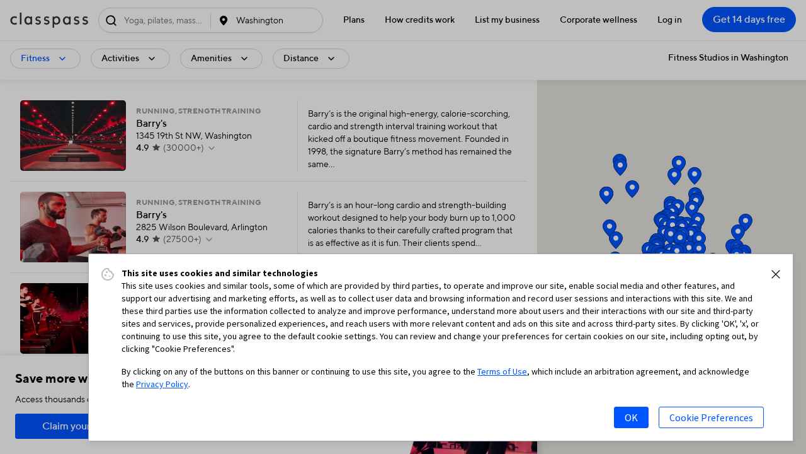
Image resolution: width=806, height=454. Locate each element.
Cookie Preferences (711, 417)
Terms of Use (502, 371)
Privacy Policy (162, 384)
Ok (631, 417)
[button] (775, 274)
